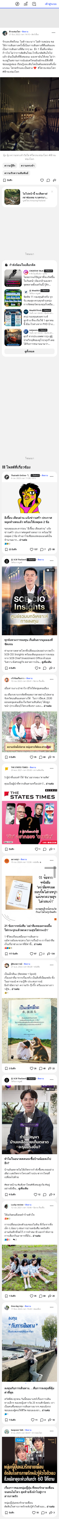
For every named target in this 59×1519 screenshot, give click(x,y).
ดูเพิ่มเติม (47, 662)
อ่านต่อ (23, 540)
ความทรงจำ (27, 165)
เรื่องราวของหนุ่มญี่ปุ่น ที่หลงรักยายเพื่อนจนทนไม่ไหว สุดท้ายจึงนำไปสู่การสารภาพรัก (29, 1492)
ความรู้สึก (9, 165)
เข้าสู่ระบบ (50, 4)
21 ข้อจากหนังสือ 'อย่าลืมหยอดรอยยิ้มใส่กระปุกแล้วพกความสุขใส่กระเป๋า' (28, 928)
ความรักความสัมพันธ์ (16, 173)
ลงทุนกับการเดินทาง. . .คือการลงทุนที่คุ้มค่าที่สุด (29, 1390)
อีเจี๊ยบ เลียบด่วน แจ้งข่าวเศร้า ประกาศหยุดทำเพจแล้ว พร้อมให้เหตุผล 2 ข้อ (28, 520)
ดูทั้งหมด (29, 351)
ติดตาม (25, 31)
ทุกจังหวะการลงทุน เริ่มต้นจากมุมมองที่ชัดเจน (28, 642)
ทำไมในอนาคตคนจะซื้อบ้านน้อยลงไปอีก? (27, 1161)
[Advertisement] (29, 18)
